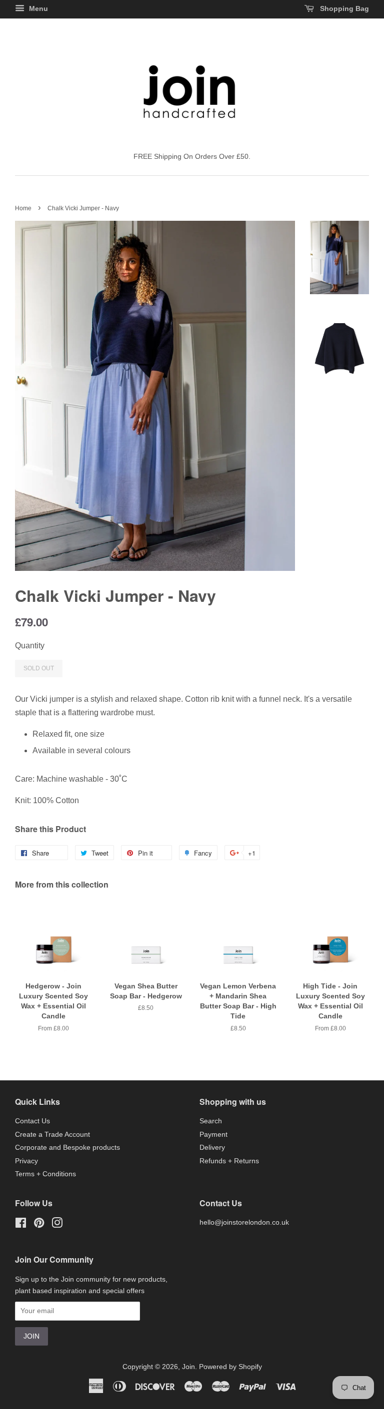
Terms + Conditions (45, 1174)
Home (23, 208)
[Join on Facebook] (20, 1225)
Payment (214, 1134)
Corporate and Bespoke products (67, 1147)
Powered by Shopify (230, 1367)
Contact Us (32, 1121)
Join (188, 1367)
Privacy (26, 1161)
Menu (37, 8)
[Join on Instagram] (57, 1225)
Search (211, 1121)
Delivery (212, 1147)
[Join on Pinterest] (39, 1225)
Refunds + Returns (229, 1161)
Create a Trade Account (52, 1134)
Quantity (29, 645)
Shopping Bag (343, 8)
